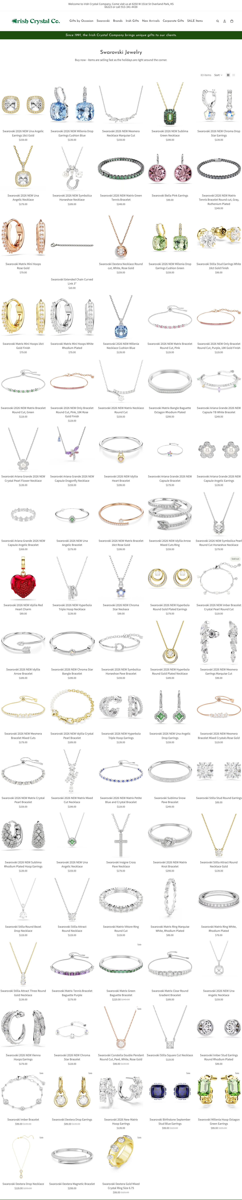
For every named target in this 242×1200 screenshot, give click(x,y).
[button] (218, 75)
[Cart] (231, 21)
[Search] (217, 21)
